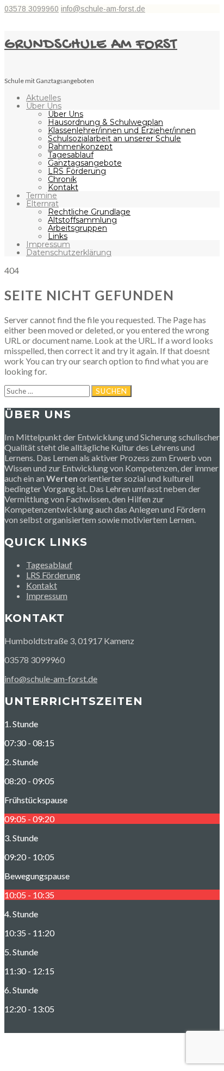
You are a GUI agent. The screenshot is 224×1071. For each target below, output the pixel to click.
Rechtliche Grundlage (89, 212)
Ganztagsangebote (85, 163)
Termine (41, 195)
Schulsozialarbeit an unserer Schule (114, 138)
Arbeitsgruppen (77, 228)
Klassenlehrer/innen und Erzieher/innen (122, 130)
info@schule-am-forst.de (103, 8)
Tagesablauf (71, 155)
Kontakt (63, 187)
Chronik (62, 179)
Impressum (48, 244)
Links (57, 236)
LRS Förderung (77, 171)
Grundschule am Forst (90, 45)
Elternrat (42, 204)
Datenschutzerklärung (68, 252)
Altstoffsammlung (82, 220)
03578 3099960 (31, 8)
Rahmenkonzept (80, 147)
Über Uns (43, 106)
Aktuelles (43, 98)
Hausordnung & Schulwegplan (105, 122)
